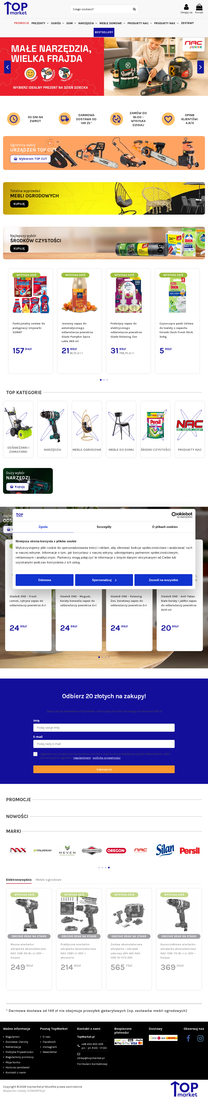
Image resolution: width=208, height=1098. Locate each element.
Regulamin (12, 1037)
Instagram (50, 1047)
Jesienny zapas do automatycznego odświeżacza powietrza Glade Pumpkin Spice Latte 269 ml (77, 332)
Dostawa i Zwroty (16, 1042)
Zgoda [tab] (43, 526)
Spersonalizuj (102, 579)
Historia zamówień (17, 1067)
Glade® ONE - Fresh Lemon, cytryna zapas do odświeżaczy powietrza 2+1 (28, 601)
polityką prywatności (106, 758)
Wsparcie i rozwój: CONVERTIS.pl (24, 1091)
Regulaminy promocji (19, 1057)
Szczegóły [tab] (104, 526)
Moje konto (12, 1062)
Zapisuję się (104, 769)
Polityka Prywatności (19, 1052)
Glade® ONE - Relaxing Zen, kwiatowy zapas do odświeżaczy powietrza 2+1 (128, 601)
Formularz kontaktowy (92, 1064)
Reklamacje (13, 1047)
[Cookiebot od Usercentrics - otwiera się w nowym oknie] (174, 515)
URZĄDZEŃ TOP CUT (33, 150)
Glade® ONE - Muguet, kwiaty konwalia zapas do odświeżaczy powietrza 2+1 (78, 601)
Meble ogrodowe (48, 880)
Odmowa (44, 579)
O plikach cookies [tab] (165, 526)
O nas (46, 1037)
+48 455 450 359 (94, 1046)
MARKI (13, 831)
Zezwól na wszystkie (163, 579)
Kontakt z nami (15, 1072)
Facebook (49, 1042)
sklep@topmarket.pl (91, 1058)
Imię (36, 720)
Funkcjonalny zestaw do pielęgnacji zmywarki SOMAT (29, 328)
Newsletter (50, 1052)
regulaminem (82, 758)
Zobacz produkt (33, 982)
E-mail (37, 737)
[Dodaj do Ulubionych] (49, 275)
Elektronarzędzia (18, 880)
